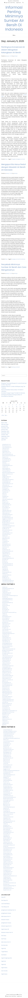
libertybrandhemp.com (7, 859)
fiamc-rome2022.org (6, 674)
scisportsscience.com (7, 887)
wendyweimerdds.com (6, 504)
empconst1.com (5, 509)
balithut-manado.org (6, 556)
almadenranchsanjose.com (7, 551)
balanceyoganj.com (6, 468)
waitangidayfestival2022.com (8, 580)
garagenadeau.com (6, 521)
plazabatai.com (5, 622)
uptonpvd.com (6, 808)
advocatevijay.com (6, 552)
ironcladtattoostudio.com (8, 790)
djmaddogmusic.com (7, 826)
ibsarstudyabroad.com (6, 616)
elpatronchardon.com (6, 671)
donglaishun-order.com (7, 672)
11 (20, 406)
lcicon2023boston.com (6, 579)
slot (20, 329)
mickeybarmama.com (6, 698)
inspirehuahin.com (6, 513)
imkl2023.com (4, 573)
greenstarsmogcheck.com (7, 646)
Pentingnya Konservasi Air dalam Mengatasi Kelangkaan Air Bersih (13, 50)
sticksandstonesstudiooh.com (9, 812)
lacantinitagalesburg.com (7, 643)
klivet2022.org (5, 608)
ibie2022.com (4, 561)
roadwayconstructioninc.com (8, 699)
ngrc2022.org (4, 542)
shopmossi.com (6, 815)
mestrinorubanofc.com (7, 868)
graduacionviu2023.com (8, 784)
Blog (6, 159)
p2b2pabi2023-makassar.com (8, 588)
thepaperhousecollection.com (9, 821)
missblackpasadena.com (8, 772)
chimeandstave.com (7, 756)
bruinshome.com (6, 791)
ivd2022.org (4, 613)
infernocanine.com (7, 819)
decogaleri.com (5, 627)
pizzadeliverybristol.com (7, 644)
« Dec (2, 415)
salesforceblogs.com (6, 469)
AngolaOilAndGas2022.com (7, 563)
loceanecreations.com (7, 853)
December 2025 (5, 428)
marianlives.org (5, 450)
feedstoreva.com (5, 714)
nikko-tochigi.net (6, 840)
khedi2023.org (5, 597)
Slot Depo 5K (4, 900)
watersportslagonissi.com (7, 532)
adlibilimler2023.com (6, 553)
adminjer (16, 56)
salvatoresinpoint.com (6, 527)
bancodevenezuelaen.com (7, 454)
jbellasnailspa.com (6, 686)
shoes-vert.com (5, 630)
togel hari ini (18, 2)
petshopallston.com (7, 766)
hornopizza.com (6, 742)
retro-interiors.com (6, 537)
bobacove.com (5, 695)
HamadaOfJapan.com (6, 480)
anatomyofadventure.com (8, 832)
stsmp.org (4, 462)
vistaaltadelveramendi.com (8, 734)
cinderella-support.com (6, 510)
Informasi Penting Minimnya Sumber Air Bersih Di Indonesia (14, 18)
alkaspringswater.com (6, 658)
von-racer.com (5, 654)
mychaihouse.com (5, 688)
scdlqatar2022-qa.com (6, 592)
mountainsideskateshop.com (9, 847)
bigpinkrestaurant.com (6, 511)
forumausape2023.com (6, 572)
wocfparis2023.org (6, 590)
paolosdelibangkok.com (7, 693)
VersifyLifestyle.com (6, 482)
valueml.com (4, 497)
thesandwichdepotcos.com (7, 517)
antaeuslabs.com (5, 485)
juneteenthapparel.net (7, 880)
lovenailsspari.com (6, 661)
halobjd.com (4, 475)
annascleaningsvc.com (7, 793)
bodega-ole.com (6, 866)
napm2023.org (5, 569)
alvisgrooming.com (6, 689)
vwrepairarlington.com (7, 729)
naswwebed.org (5, 555)
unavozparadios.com (6, 629)
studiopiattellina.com (6, 667)
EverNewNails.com (6, 524)
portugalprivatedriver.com (7, 653)
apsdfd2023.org (5, 570)
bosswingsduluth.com (6, 682)
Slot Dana (3, 935)
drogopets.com (5, 716)
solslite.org (5, 823)
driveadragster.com (7, 743)
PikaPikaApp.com (5, 478)
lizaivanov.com (6, 746)
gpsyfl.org (4, 724)
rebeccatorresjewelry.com (7, 499)
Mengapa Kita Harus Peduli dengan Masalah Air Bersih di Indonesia (13, 167)
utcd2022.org (4, 604)
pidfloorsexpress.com (6, 452)
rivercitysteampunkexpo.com (9, 845)
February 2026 (4, 424)
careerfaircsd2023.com (6, 575)
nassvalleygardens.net (7, 871)
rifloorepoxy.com (6, 805)
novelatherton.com (7, 870)
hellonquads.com (5, 625)
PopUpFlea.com (5, 496)
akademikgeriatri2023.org (7, 598)
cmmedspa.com (6, 835)
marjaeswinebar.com (6, 637)
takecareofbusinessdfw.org (7, 479)
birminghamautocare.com (7, 684)
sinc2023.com (4, 591)
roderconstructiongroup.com (8, 620)
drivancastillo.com (6, 833)
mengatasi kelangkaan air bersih (18, 159)
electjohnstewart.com (7, 873)
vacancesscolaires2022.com (7, 582)
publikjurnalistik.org (7, 878)
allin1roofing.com (6, 829)
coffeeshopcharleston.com (7, 655)
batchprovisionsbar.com (7, 703)
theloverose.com (6, 759)
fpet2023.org (4, 539)
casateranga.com (6, 811)
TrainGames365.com (6, 471)
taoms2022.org (5, 611)
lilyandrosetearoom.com (8, 798)
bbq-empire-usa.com (6, 713)
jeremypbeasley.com (6, 516)
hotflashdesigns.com (6, 520)
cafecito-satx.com (6, 783)
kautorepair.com (5, 636)
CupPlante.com (5, 492)
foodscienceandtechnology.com (9, 885)
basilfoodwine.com (7, 839)
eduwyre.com (5, 535)
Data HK (3, 897)
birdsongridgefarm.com (8, 854)
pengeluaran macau (6, 913)
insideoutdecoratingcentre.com (8, 525)
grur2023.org (4, 566)
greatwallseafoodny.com (8, 757)
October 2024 (4, 434)
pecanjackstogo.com (7, 786)
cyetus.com (4, 548)
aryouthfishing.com (7, 779)
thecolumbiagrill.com (6, 594)
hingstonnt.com (5, 457)
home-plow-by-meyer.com (8, 749)
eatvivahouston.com (7, 753)
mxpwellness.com (6, 818)
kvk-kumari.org (6, 884)
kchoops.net (5, 846)
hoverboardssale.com (6, 459)
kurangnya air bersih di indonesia (18, 259)
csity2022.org (4, 615)
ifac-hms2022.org (5, 609)
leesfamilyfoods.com (6, 544)
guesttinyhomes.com (7, 748)
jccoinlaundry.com (5, 634)
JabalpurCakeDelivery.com (7, 473)
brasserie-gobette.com (6, 705)
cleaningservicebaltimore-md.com (10, 731)
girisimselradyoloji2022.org (7, 602)
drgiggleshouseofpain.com (7, 518)
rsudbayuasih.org (6, 877)
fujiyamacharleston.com (7, 670)
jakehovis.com (5, 681)
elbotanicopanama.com (7, 632)
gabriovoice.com (6, 760)
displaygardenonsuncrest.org (8, 712)
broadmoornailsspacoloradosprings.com (11, 770)
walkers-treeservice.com (8, 814)
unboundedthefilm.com (7, 447)
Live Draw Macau (5, 903)
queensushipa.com (6, 503)
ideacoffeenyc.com (6, 640)
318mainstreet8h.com (6, 660)
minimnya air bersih (15, 367)
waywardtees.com (6, 451)
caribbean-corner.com (7, 842)
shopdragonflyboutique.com (8, 700)
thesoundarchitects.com (8, 828)
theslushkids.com (6, 801)
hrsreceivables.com (6, 507)
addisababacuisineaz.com (8, 888)
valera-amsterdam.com (7, 857)
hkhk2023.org (5, 568)
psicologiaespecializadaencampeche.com (11, 738)
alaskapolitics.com (6, 461)
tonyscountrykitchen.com (7, 685)
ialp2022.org (4, 606)
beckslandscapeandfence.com (9, 732)
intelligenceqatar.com (6, 476)
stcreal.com (4, 495)
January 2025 (4, 429)
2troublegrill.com (6, 809)
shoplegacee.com (5, 489)
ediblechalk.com (5, 717)
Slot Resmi (3, 954)
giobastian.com (6, 802)
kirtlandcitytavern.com (7, 849)
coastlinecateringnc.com (8, 735)
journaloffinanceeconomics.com (9, 882)
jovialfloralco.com (5, 528)
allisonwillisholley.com (7, 822)
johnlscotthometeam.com (7, 530)
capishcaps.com (5, 723)
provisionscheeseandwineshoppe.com (10, 595)
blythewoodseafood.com (7, 692)
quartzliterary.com (6, 664)
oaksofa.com (4, 720)
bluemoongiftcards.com (8, 843)
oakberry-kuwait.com (6, 663)
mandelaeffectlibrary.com (7, 465)
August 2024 (4, 438)
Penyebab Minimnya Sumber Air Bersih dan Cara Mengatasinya (13, 267)
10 (16, 406)
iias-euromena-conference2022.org (9, 612)
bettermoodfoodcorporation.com (8, 455)
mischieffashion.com (6, 534)
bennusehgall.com (6, 618)
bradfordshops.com (6, 549)
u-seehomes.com (5, 531)
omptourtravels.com (7, 874)
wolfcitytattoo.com (6, 794)
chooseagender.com (6, 458)
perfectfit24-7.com (5, 651)
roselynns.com (5, 466)
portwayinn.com (6, 825)
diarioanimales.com (6, 626)
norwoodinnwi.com (7, 860)
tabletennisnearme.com (7, 719)
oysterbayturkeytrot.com (8, 795)
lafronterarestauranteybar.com (9, 797)
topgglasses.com (6, 769)
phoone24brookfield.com (7, 696)
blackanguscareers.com (8, 863)
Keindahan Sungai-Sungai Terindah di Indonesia (13, 393)
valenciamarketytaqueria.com (9, 774)
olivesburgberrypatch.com (8, 800)
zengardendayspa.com (7, 787)
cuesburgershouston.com (8, 736)
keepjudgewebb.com (7, 830)
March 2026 (4, 422)
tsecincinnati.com (5, 619)
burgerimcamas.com (7, 889)
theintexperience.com (6, 445)
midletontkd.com (6, 836)
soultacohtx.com (5, 721)
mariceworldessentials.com (7, 675)
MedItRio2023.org (5, 577)
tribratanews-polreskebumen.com (10, 875)
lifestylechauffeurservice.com (8, 523)
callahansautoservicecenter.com (8, 648)
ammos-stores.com (7, 852)
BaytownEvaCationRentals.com (8, 472)
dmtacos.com (5, 739)
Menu (14, 35)
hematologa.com (6, 745)
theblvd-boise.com (6, 538)
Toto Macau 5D (5, 906)
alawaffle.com (6, 777)
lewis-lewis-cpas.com (6, 545)
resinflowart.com (6, 762)
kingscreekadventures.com (7, 483)
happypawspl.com (6, 647)
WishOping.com (5, 488)
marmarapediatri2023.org (7, 599)
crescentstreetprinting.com (8, 741)
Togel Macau (4, 951)
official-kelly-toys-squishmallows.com (9, 710)
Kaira (15, 994)
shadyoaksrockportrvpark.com (8, 633)
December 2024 (5, 431)
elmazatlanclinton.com (6, 639)
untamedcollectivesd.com (8, 816)
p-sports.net (5, 763)
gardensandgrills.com (7, 837)
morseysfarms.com (6, 707)
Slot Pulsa (3, 938)
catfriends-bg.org (5, 448)
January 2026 (4, 426)
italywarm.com (6, 881)
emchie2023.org (5, 601)
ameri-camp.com (5, 506)
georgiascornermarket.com (7, 650)
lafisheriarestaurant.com (7, 677)
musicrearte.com (5, 706)
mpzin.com (4, 493)
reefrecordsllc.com (7, 776)
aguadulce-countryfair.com (7, 679)
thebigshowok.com (7, 755)
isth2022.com (4, 587)
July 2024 (3, 439)
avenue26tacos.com (7, 767)
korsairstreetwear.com (7, 764)
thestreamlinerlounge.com (8, 867)
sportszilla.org (5, 702)
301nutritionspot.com (7, 850)
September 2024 (5, 436)
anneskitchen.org (6, 773)
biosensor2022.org (6, 605)
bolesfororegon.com (7, 864)
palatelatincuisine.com (7, 750)
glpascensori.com (6, 804)
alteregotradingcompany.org (8, 558)
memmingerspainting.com (7, 514)
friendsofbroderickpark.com (7, 665)
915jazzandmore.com (6, 678)
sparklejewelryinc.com (7, 788)
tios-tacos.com (6, 781)
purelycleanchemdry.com (7, 486)
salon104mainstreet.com (7, 657)
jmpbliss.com (4, 500)
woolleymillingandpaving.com (9, 807)
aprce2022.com (5, 559)
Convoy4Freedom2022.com (7, 565)
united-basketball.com (7, 780)
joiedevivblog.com (6, 856)
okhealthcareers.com (6, 444)
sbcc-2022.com (5, 562)
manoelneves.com (6, 464)
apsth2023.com (5, 576)
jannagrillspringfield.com (7, 668)
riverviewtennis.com (6, 709)
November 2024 (5, 433)
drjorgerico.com (5, 502)
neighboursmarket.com (7, 861)
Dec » (6, 415)
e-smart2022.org (5, 541)
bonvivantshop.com (6, 490)
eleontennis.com (5, 546)
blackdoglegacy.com (7, 752)
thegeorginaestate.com (6, 691)
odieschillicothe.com (6, 641)
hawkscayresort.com (6, 623)
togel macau (4, 974)
